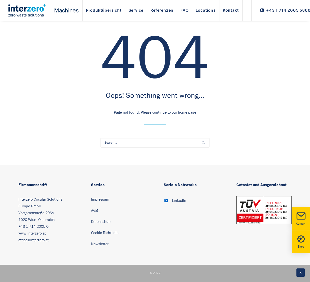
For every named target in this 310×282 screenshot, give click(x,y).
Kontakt (301, 223)
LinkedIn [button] (179, 201)
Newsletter (99, 244)
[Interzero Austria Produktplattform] (43, 10)
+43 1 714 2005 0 (33, 226)
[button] (203, 142)
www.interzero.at (32, 233)
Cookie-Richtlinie (105, 233)
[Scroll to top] (300, 272)
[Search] (155, 143)
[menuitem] (104, 10)
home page (187, 112)
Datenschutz (101, 222)
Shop (301, 246)
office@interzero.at (33, 240)
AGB (94, 210)
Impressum (100, 199)
